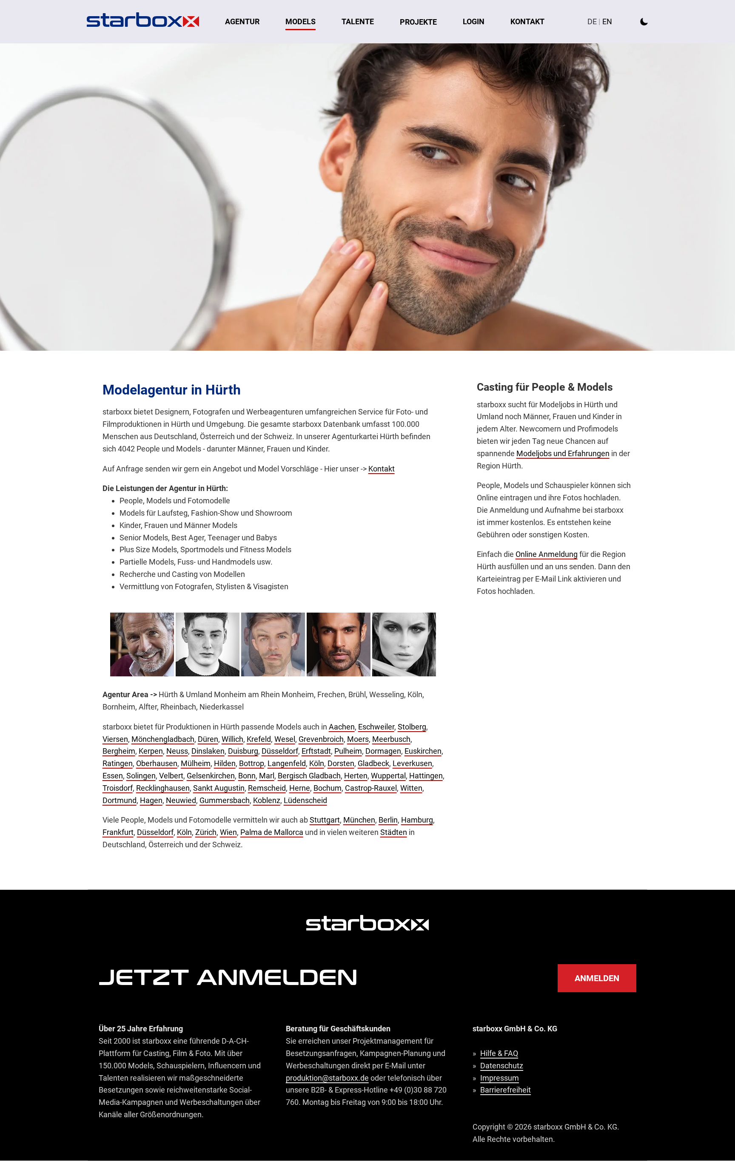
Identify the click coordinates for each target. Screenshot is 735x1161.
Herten (356, 775)
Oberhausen (156, 763)
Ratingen (118, 763)
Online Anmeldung (547, 554)
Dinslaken (208, 751)
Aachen (342, 726)
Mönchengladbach (162, 739)
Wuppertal (388, 775)
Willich (232, 739)
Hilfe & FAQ (499, 1053)
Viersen (115, 739)
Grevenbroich (321, 739)
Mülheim (196, 763)
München (359, 819)
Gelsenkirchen (211, 775)
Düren (208, 739)
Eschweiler (376, 726)
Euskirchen (423, 751)
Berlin (388, 819)
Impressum (499, 1077)
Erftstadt (316, 751)
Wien (228, 832)
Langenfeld (287, 763)
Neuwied (181, 800)
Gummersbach (224, 800)
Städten (393, 832)
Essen (113, 775)
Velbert (171, 775)
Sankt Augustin (219, 787)
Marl (266, 775)
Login (473, 21)
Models (300, 21)
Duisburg (243, 751)
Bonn (247, 775)
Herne (299, 787)
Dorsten (341, 763)
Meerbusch (391, 739)
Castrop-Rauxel (371, 787)
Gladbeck (373, 763)
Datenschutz (501, 1065)
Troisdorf (118, 787)
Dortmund (120, 800)
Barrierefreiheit (505, 1089)
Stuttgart (325, 819)
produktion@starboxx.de (327, 1077)
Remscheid (267, 787)
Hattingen (426, 775)
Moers (358, 739)
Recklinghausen (163, 787)
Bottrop (251, 763)
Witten (411, 787)
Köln (316, 763)
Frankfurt (118, 832)
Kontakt (527, 21)
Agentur (242, 21)
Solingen (141, 775)
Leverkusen (412, 763)
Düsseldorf (280, 751)
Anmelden (597, 978)
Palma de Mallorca (271, 832)
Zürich (206, 832)
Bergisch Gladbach (309, 775)
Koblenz (266, 800)
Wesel (284, 739)
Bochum (327, 787)
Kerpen (151, 751)
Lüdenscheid (305, 800)
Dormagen (383, 751)
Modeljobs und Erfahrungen (563, 453)
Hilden (225, 763)
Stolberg (412, 726)
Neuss (177, 751)
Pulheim (348, 751)
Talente (358, 21)
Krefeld (259, 739)
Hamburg (417, 819)
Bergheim (119, 751)
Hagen (151, 800)
